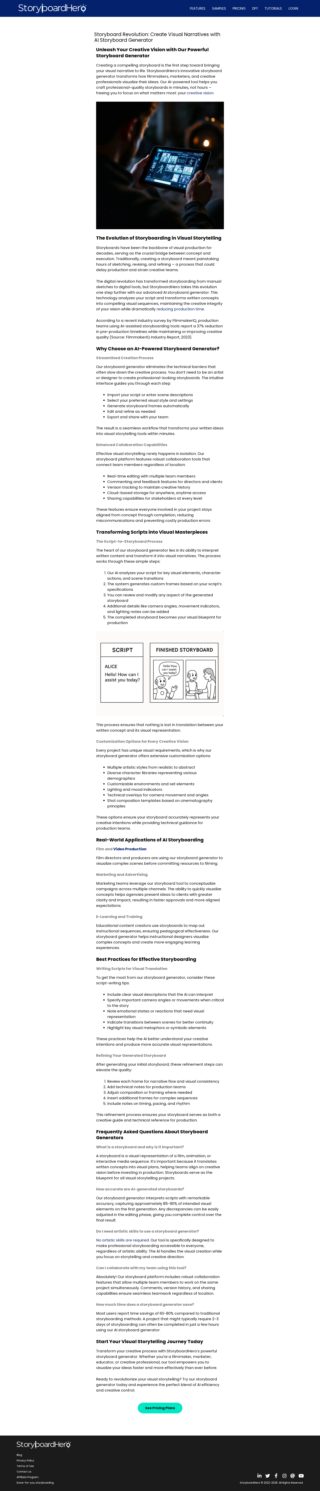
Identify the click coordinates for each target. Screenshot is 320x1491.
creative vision (200, 93)
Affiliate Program (28, 1477)
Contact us (24, 1471)
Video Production (129, 849)
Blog (19, 1455)
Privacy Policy (25, 1460)
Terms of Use (25, 1466)
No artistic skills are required (122, 1240)
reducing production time (180, 309)
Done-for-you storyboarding (35, 1483)
